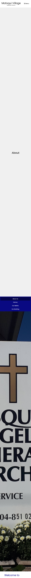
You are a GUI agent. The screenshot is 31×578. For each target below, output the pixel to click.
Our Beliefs (15, 306)
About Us (15, 299)
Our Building (15, 309)
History (15, 302)
